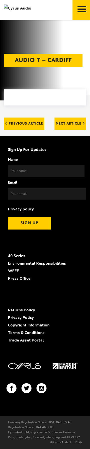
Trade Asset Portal (26, 340)
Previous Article (25, 124)
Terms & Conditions (26, 332)
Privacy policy (21, 209)
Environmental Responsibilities (37, 263)
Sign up (29, 223)
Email (12, 183)
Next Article (69, 124)
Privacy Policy (21, 317)
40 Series (16, 255)
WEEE (13, 270)
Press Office (19, 278)
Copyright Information (29, 325)
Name (13, 160)
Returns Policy (21, 310)
